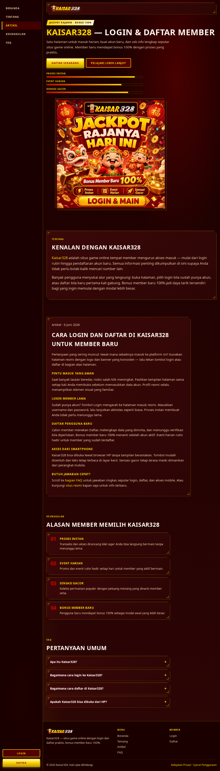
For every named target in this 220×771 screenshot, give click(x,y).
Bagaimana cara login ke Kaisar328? (108, 675)
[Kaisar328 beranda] (65, 8)
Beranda (13, 8)
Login (21, 753)
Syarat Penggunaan (205, 765)
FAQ (8, 42)
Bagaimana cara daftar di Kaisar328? (108, 688)
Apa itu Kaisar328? (108, 661)
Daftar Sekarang (65, 63)
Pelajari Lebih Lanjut (108, 63)
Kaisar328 (69, 32)
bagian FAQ (73, 480)
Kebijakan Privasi (181, 765)
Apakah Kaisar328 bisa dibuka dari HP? (108, 701)
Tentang (12, 16)
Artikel (12, 25)
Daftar (21, 762)
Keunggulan (16, 34)
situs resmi (74, 485)
